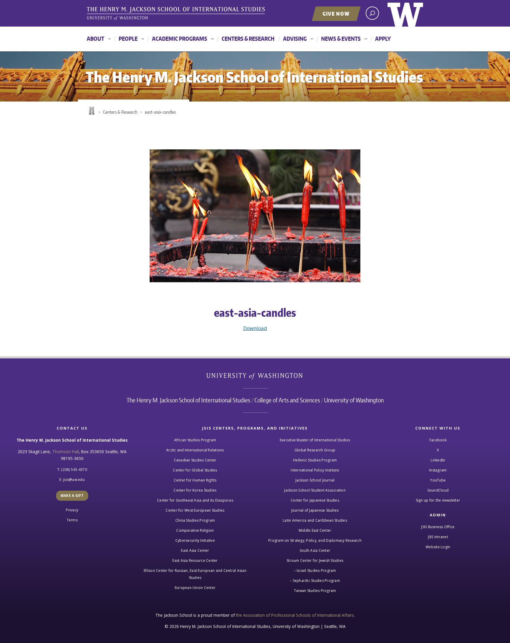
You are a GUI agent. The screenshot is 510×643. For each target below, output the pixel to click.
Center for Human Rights (195, 480)
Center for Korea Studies (195, 490)
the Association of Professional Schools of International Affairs (295, 615)
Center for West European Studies (195, 510)
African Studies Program (195, 440)
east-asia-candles (160, 112)
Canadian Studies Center (195, 460)
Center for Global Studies (195, 470)
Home (91, 110)
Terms (72, 520)
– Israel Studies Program (315, 570)
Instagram (438, 470)
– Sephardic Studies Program (315, 580)
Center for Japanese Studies (315, 500)
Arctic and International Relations (195, 450)
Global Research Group (315, 450)
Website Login (438, 546)
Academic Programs (179, 38)
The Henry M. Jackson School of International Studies (188, 400)
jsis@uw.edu (74, 479)
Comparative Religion (195, 530)
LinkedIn (438, 460)
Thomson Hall (65, 451)
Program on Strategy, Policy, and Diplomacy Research (315, 540)
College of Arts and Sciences (287, 400)
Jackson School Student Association (315, 490)
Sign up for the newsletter (438, 500)
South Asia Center (315, 550)
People (128, 38)
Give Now (336, 13)
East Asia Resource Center (195, 560)
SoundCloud (438, 490)
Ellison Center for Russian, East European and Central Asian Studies (195, 574)
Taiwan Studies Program (315, 590)
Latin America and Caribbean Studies (315, 520)
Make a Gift (72, 495)
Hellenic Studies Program (315, 460)
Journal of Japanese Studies (315, 510)
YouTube (438, 480)
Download (255, 328)
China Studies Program (195, 520)
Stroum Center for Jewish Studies (315, 560)
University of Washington (405, 13)
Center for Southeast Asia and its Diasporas (195, 500)
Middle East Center (315, 530)
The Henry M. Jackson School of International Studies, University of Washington (177, 13)
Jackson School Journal (315, 480)
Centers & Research (248, 38)
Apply (383, 38)
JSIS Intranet (438, 536)
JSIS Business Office (438, 526)
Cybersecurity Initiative (195, 540)
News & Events (341, 38)
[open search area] (372, 13)
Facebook (438, 440)
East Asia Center (195, 550)
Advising (295, 38)
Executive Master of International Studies (315, 440)
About (95, 38)
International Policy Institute (315, 470)
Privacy (72, 510)
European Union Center (195, 587)
